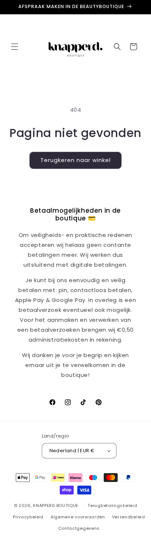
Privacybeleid (28, 517)
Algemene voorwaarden (78, 517)
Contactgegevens (79, 528)
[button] (15, 47)
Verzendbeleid (128, 517)
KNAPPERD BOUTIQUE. (56, 505)
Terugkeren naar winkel (75, 160)
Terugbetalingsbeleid (112, 505)
